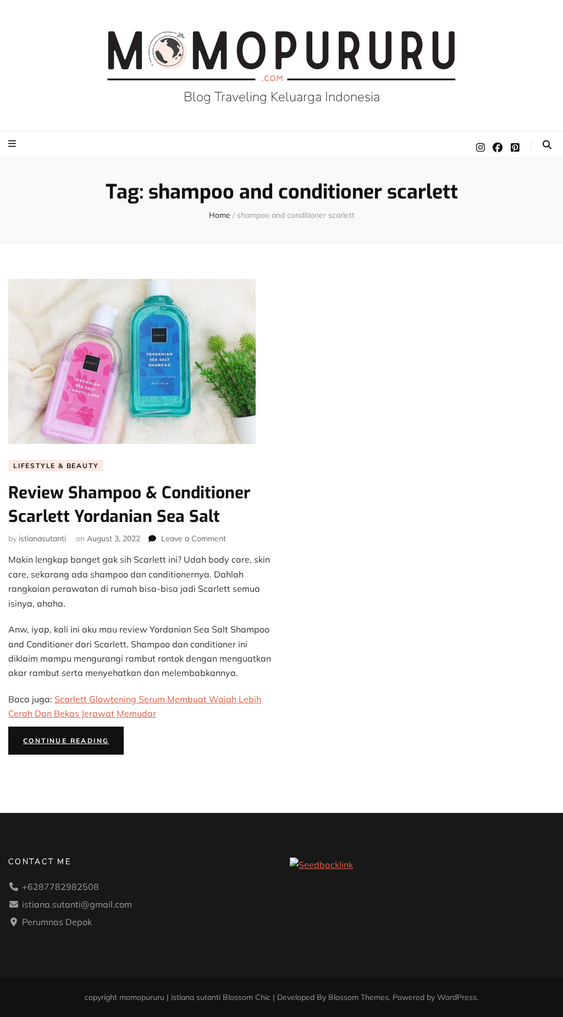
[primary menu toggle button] (13, 143)
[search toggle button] (547, 144)
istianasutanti (42, 538)
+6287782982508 (60, 886)
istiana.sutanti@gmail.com (77, 904)
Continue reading (73, 743)
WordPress (457, 997)
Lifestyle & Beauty (55, 465)
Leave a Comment (193, 538)
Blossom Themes (358, 997)
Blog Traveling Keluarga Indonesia (282, 97)
